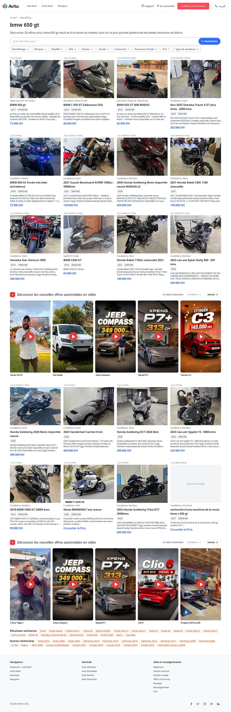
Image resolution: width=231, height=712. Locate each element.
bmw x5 (178, 630)
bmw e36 (92, 634)
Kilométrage (19, 49)
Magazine (14, 679)
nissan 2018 (96, 645)
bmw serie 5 (139, 630)
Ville (70, 49)
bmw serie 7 (211, 630)
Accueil (13, 17)
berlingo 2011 (168, 640)
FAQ (155, 691)
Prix (165, 49)
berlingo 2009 (188, 640)
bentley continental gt (53, 634)
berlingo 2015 (111, 640)
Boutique (157, 683)
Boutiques (62, 6)
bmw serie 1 (73, 630)
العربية (222, 6)
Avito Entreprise (89, 679)
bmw (43, 630)
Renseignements (161, 687)
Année (102, 49)
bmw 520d (107, 634)
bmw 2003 (74, 640)
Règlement (158, 667)
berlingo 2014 (130, 640)
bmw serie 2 (193, 630)
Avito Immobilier (89, 671)
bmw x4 (33, 634)
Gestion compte (160, 675)
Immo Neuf (47, 6)
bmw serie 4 (77, 634)
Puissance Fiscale (144, 49)
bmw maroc (56, 630)
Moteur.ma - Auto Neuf (20, 667)
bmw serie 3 (121, 630)
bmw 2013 (44, 640)
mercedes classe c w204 (171, 645)
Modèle (56, 49)
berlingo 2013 (149, 640)
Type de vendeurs (185, 49)
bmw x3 (88, 630)
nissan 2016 (113, 645)
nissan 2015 (130, 645)
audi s (24, 645)
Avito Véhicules (89, 667)
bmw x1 (153, 630)
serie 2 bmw (18, 634)
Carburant (120, 49)
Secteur (86, 49)
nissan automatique (57, 645)
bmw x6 (166, 630)
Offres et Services (161, 679)
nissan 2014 (147, 645)
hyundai (130, 634)
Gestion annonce (161, 671)
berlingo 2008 (207, 640)
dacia (120, 634)
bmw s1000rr (103, 630)
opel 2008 (37, 645)
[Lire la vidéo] (30, 336)
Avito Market (88, 675)
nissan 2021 (79, 645)
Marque (38, 49)
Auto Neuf (31, 6)
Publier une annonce (193, 6)
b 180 (14, 645)
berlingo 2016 (91, 640)
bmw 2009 (59, 640)
